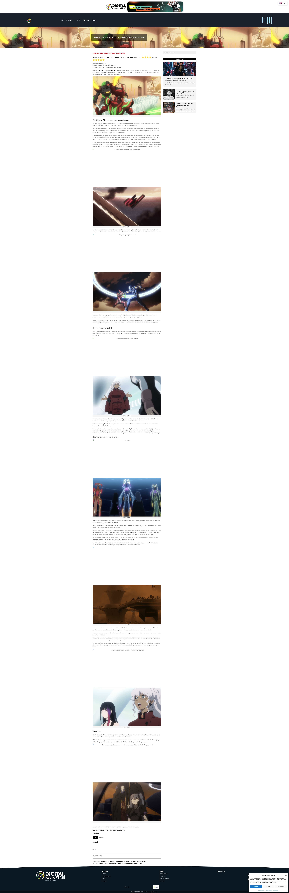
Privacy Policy (269, 890)
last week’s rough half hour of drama (108, 70)
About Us (104, 873)
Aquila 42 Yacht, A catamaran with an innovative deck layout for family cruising (120, 863)
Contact (103, 878)
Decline (268, 886)
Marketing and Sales (106, 876)
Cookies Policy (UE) (164, 873)
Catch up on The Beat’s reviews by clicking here (109, 830)
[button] (286, 875)
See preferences (281, 886)
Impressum (275, 890)
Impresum (162, 881)
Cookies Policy (261, 890)
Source (94, 849)
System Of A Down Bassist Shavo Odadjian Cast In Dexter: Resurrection (184, 105)
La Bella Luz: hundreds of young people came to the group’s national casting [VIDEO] (124, 861)
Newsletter (104, 881)
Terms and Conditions (164, 878)
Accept (256, 886)
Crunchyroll (116, 827)
